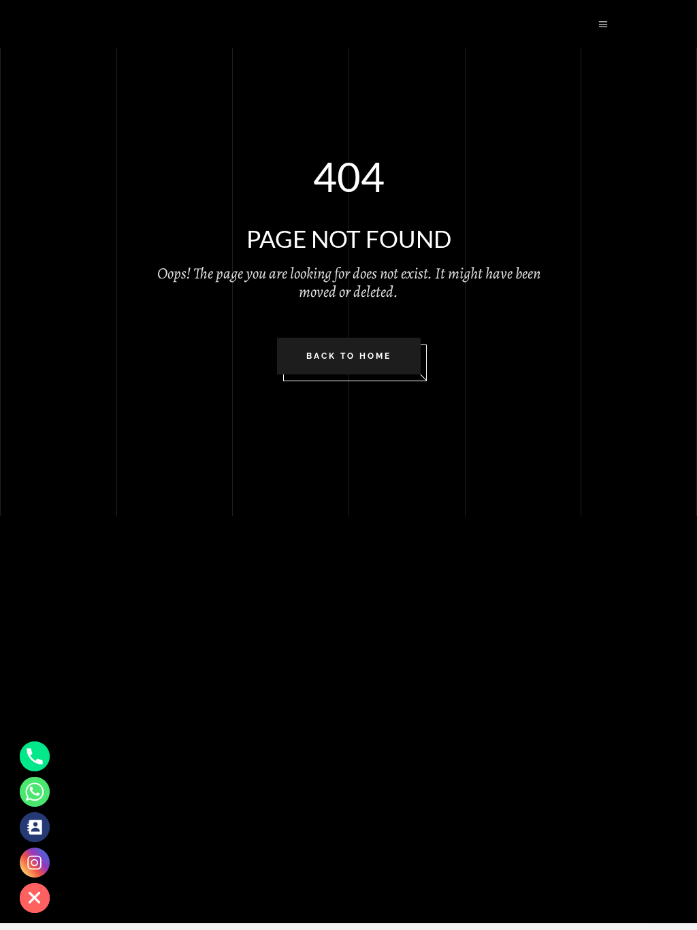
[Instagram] (35, 863)
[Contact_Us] (35, 827)
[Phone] (35, 756)
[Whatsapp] (35, 792)
